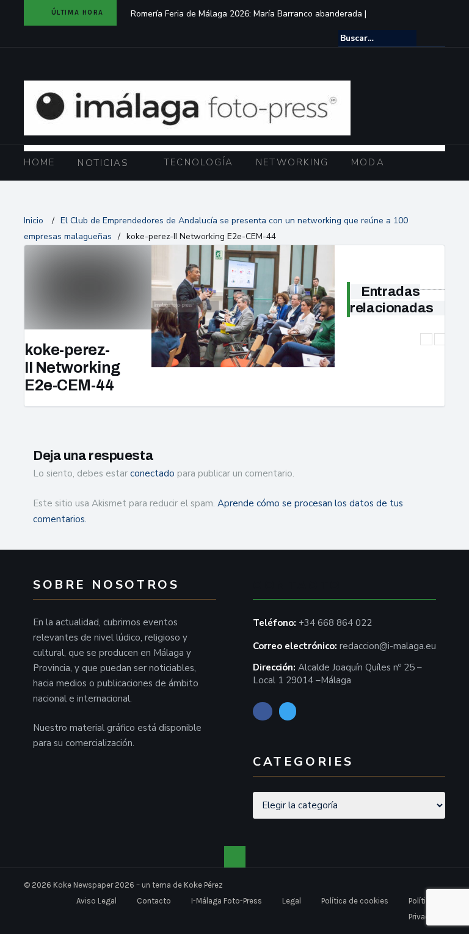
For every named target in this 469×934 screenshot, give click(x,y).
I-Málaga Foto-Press (226, 900)
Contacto (154, 900)
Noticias (103, 163)
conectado (152, 473)
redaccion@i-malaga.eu (388, 646)
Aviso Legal (96, 900)
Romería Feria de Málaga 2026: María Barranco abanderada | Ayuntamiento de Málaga (248, 21)
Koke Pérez (203, 884)
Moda (367, 162)
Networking (292, 162)
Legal (291, 900)
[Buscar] (436, 38)
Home (39, 162)
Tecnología (198, 162)
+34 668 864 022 (335, 623)
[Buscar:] (377, 38)
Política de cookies (354, 900)
